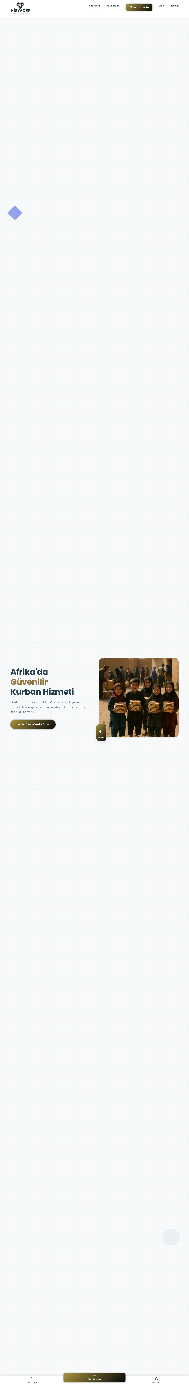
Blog (161, 5)
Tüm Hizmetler (141, 7)
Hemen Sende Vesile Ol (30, 724)
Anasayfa (94, 5)
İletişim (175, 5)
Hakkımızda (112, 5)
